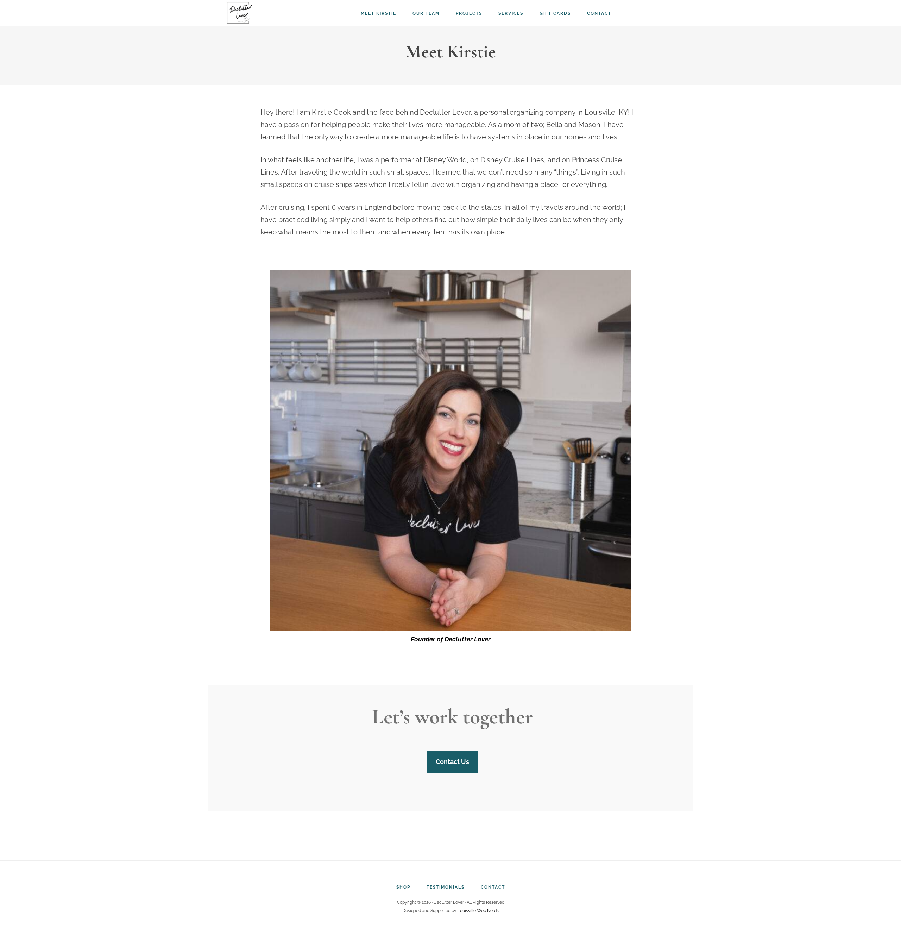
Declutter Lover (260, 12)
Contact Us (452, 761)
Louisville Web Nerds (478, 910)
